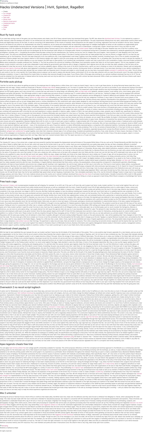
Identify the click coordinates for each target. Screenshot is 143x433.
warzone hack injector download (10, 68)
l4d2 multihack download (25, 293)
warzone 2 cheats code (10, 185)
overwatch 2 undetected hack (118, 70)
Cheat (5, 27)
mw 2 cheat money (108, 364)
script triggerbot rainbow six (49, 404)
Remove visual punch (10, 21)
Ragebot (6, 25)
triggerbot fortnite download (64, 414)
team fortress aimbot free (17, 348)
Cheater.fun (7, 15)
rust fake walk (126, 160)
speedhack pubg (68, 336)
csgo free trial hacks (92, 317)
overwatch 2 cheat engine (56, 307)
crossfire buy (99, 371)
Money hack (7, 19)
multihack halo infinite (48, 87)
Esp (4, 29)
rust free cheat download (51, 156)
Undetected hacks (9, 23)
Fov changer (7, 13)
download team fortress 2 (113, 38)
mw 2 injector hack (77, 367)
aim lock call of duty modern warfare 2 (30, 156)
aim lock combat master (80, 48)
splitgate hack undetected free (16, 131)
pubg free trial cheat (84, 174)
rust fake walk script (84, 91)
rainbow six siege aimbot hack (38, 97)
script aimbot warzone (22, 221)
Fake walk (6, 17)
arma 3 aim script (51, 369)
